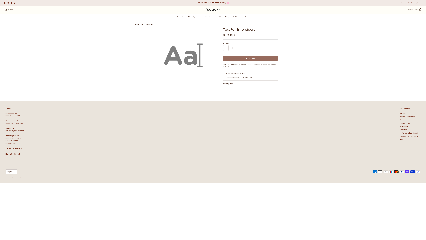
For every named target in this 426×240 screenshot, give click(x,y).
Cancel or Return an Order (410, 136)
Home (137, 24)
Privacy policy (405, 123)
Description (228, 83)
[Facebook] (5, 3)
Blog (227, 17)
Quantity (227, 43)
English (417, 3)
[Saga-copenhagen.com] (213, 10)
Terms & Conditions (407, 117)
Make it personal (194, 17)
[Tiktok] (14, 3)
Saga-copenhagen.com (18, 177)
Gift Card (236, 17)
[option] (183, 55)
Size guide (404, 126)
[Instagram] (8, 3)
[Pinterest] (11, 3)
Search (402, 113)
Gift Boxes (209, 17)
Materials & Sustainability (409, 133)
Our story (403, 130)
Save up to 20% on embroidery (211, 2)
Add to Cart (250, 58)
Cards (247, 17)
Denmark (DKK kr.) (406, 3)
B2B (401, 139)
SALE (219, 17)
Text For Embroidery (147, 24)
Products (180, 17)
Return (402, 120)
